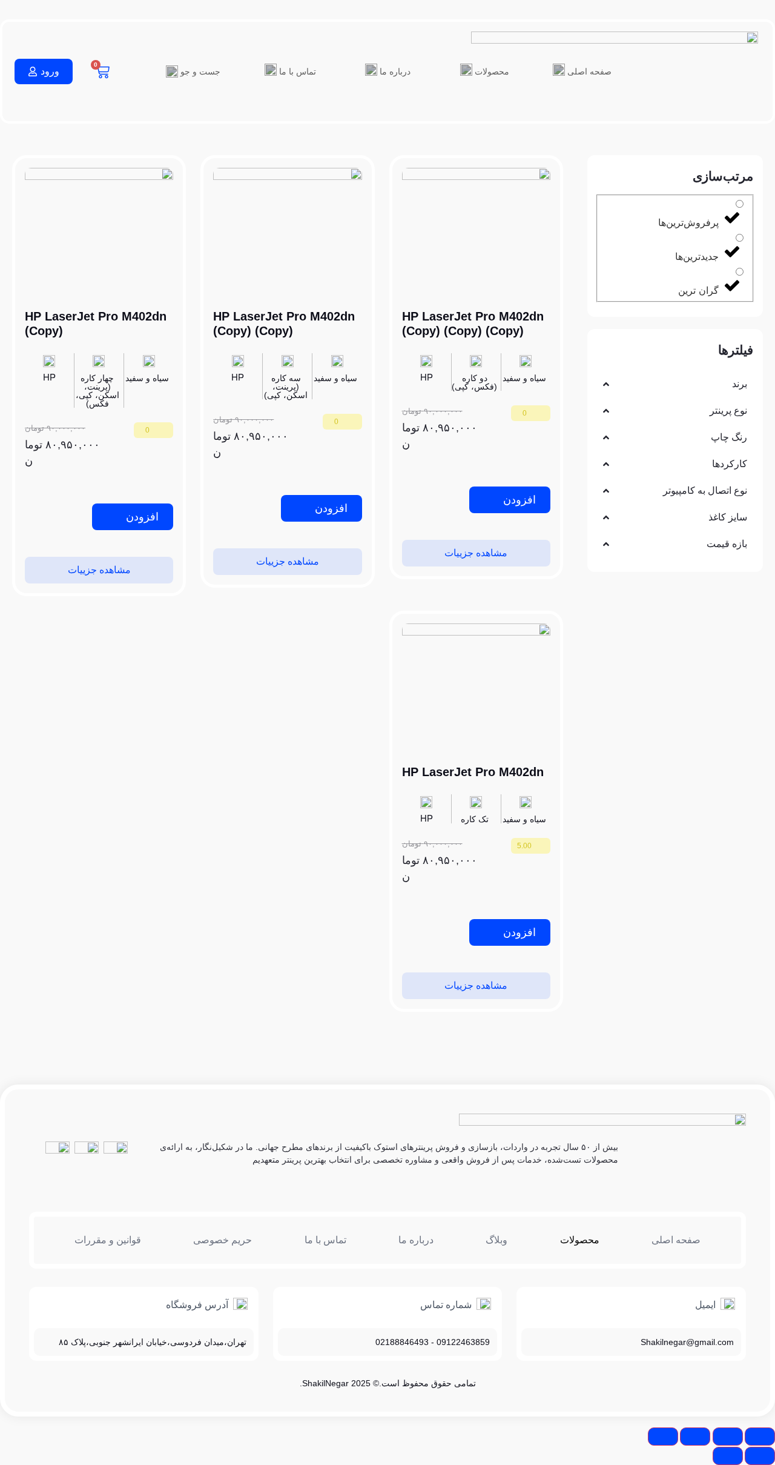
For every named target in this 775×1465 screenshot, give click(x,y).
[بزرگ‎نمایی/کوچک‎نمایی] (760, 1436)
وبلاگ (496, 1240)
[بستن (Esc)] (663, 1436)
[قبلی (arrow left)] (760, 1456)
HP (426, 377)
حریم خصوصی (222, 1240)
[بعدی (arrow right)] (728, 1456)
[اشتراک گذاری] (695, 1436)
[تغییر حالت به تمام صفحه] (728, 1436)
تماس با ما (297, 71)
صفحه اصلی (676, 1240)
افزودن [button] (519, 500)
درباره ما (395, 71)
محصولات (579, 1240)
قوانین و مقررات (107, 1240)
